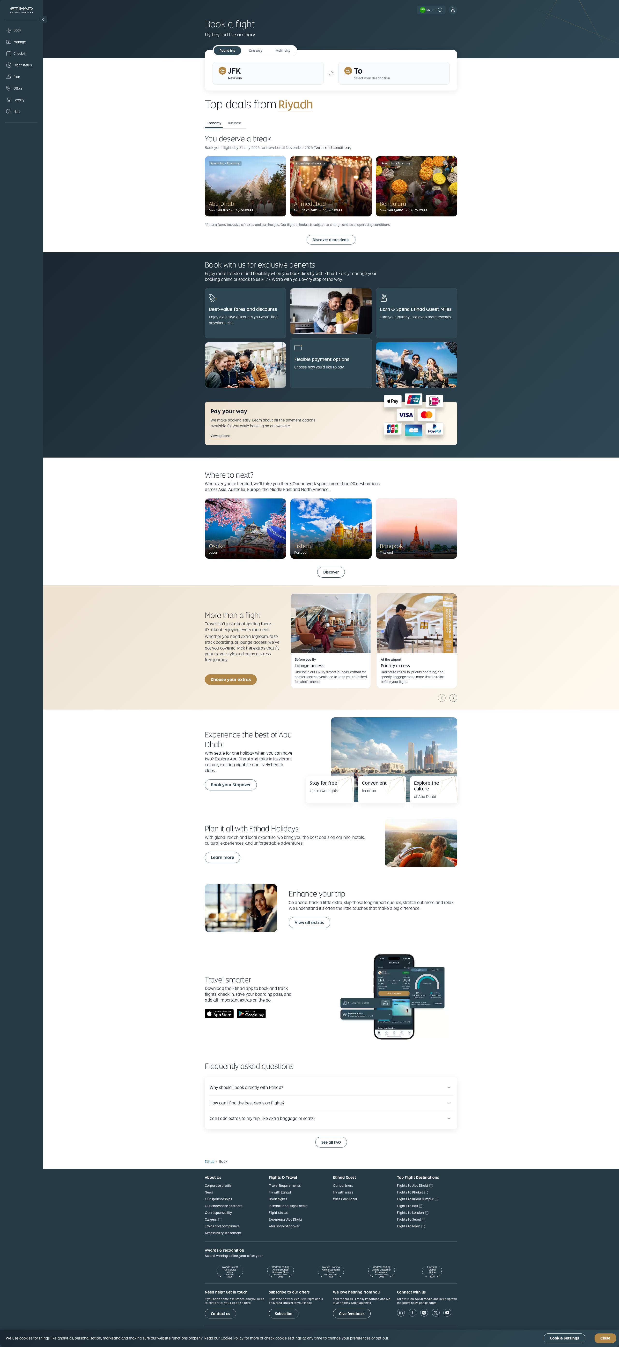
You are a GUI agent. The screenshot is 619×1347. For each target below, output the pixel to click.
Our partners (343, 1185)
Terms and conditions (332, 147)
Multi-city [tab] (283, 50)
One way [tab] (255, 50)
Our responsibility (218, 1212)
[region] (309, 1338)
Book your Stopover (231, 785)
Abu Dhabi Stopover (284, 1226)
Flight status (278, 1212)
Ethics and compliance (222, 1226)
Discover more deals (331, 239)
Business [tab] (235, 123)
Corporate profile (218, 1185)
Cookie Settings (564, 1338)
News (209, 1192)
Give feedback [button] (352, 1313)
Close (605, 1338)
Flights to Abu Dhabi (412, 1185)
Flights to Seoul (409, 1219)
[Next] (453, 698)
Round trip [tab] (227, 50)
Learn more (222, 857)
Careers (211, 1219)
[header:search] (440, 9)
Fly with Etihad (280, 1192)
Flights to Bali (407, 1206)
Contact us (220, 1313)
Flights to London (410, 1212)
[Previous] (442, 698)
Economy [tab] (214, 123)
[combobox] (335, 104)
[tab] (268, 73)
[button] (43, 19)
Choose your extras (231, 679)
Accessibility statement (223, 1233)
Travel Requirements (285, 1185)
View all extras (309, 922)
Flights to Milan (408, 1226)
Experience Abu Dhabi (285, 1219)
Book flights (278, 1199)
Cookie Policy (232, 1338)
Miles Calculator (345, 1199)
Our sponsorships (218, 1199)
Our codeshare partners (223, 1206)
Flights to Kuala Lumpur (415, 1199)
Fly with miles (343, 1192)
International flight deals (288, 1206)
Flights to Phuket (410, 1192)
